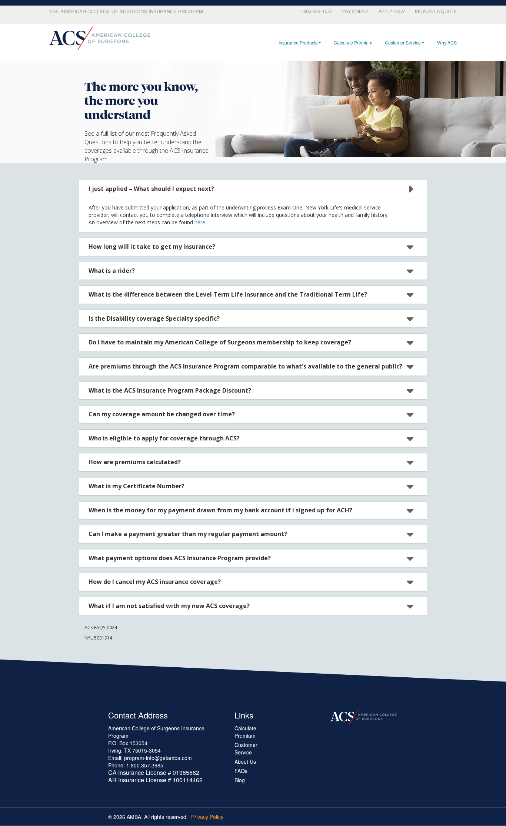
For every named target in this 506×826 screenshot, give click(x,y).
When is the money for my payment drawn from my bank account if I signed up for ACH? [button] (220, 510)
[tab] (253, 189)
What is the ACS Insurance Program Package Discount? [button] (170, 390)
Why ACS (447, 42)
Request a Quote (436, 11)
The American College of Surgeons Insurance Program (126, 11)
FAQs (240, 770)
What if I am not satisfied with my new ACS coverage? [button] (169, 606)
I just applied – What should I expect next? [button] (151, 189)
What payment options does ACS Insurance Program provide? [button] (180, 558)
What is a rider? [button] (112, 271)
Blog (239, 780)
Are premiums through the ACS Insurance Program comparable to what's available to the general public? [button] (245, 366)
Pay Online (355, 11)
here (199, 222)
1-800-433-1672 (315, 11)
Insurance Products (298, 42)
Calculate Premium (353, 42)
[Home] (99, 38)
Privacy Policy (207, 816)
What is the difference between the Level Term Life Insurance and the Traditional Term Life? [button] (228, 294)
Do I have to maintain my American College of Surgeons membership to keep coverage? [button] (220, 342)
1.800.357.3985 (144, 765)
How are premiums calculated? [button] (135, 462)
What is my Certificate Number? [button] (136, 486)
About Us (245, 761)
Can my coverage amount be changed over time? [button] (162, 414)
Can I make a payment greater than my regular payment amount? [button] (188, 534)
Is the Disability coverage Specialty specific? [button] (154, 318)
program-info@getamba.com (158, 757)
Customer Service (403, 42)
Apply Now (392, 11)
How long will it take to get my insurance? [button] (152, 246)
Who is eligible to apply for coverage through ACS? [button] (164, 438)
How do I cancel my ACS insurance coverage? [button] (155, 582)
